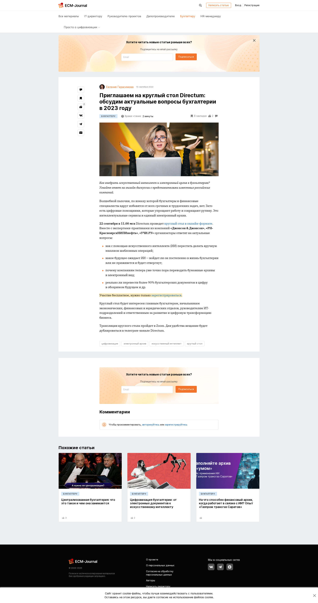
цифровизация (110, 343)
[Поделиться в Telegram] (81, 124)
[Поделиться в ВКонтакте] (81, 115)
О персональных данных (160, 565)
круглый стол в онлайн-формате (188, 223)
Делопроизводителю (160, 16)
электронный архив (135, 343)
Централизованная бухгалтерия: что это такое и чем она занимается (88, 501)
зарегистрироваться (166, 295)
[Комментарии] (81, 89)
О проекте (152, 559)
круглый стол (194, 343)
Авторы (150, 580)
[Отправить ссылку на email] (81, 132)
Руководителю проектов (124, 16)
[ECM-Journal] (83, 561)
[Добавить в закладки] (81, 98)
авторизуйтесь (150, 424)
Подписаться (186, 56)
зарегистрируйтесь (176, 424)
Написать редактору (158, 586)
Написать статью (218, 5)
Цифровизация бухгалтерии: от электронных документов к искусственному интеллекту (153, 503)
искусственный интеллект (167, 343)
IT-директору (93, 16)
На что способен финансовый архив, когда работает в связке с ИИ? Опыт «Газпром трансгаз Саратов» (226, 503)
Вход (238, 5)
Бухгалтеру (187, 16)
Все (68, 16)
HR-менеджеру (210, 16)
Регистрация (251, 5)
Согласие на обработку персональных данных (159, 573)
